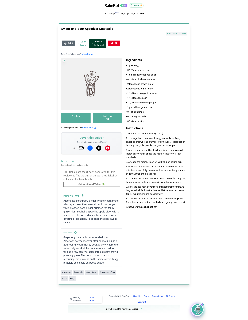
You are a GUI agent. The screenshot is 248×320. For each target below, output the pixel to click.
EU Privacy (170, 296)
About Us (137, 296)
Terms (146, 296)
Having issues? (83, 299)
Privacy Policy (157, 296)
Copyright (142, 302)
